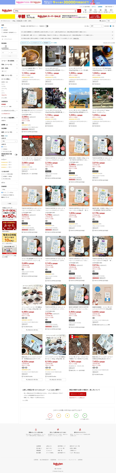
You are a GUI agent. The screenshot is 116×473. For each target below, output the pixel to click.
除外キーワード (5, 197)
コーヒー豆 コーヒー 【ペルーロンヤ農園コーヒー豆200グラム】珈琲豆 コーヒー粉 (79, 358)
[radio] (2, 27)
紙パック (4, 71)
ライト (3, 84)
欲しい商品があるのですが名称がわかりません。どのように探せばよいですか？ (43, 393)
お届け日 (3, 144)
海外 (7, 136)
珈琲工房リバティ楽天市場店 (30, 173)
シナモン (3, 86)
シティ (3, 93)
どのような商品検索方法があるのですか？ (34, 395)
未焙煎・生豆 (4, 82)
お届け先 (3, 138)
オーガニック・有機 (6, 106)
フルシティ (4, 95)
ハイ (2, 90)
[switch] (16, 154)
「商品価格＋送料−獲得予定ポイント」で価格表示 (32, 26)
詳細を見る (76, 38)
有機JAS (3, 120)
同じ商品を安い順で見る (32, 330)
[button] (109, 7)
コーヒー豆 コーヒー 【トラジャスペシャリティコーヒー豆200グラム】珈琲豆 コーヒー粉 (32, 160)
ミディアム (4, 88)
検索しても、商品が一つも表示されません (34, 397)
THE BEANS (26, 84)
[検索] (79, 11)
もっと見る (25, 400)
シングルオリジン (5, 113)
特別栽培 (3, 104)
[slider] (1, 49)
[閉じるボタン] (112, 31)
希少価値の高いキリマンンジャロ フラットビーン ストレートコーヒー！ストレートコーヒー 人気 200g (32, 112)
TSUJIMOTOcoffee (28, 326)
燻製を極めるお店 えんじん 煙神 (102, 324)
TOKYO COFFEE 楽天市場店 (30, 131)
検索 (10, 56)
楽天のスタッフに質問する (78, 394)
